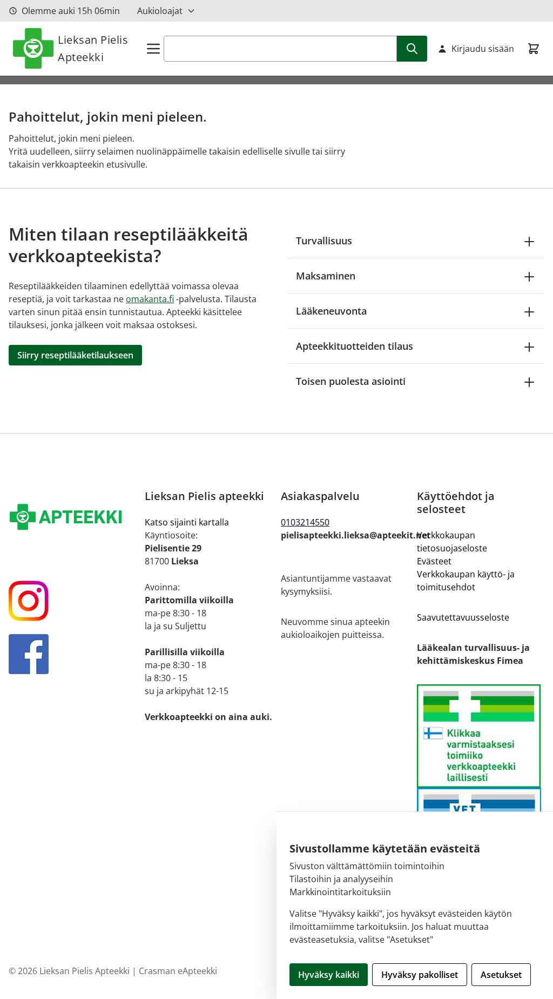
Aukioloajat (160, 11)
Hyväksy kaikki (328, 975)
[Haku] (412, 49)
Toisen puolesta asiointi (351, 381)
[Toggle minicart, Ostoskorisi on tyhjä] (533, 48)
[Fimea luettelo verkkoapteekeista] (480, 736)
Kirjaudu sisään (482, 49)
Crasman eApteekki (178, 971)
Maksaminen (325, 275)
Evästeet (434, 561)
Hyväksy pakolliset (419, 975)
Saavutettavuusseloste (463, 617)
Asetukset (501, 975)
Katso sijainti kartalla (187, 522)
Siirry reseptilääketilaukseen (75, 355)
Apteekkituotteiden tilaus (354, 345)
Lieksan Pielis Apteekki (93, 48)
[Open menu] (153, 48)
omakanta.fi (150, 299)
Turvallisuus (324, 240)
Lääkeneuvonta (331, 310)
